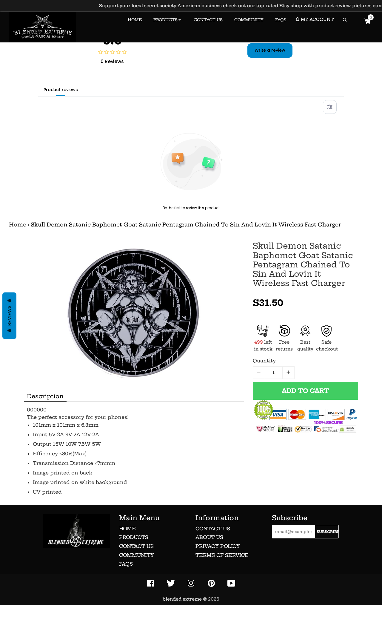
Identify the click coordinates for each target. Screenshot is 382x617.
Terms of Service (222, 555)
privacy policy (217, 546)
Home (17, 224)
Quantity (264, 361)
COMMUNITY (249, 19)
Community (136, 555)
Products (133, 537)
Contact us (136, 546)
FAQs (126, 564)
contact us (212, 529)
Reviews (9, 315)
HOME (135, 19)
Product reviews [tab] (61, 90)
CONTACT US (208, 19)
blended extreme (182, 599)
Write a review (270, 50)
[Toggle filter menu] (330, 107)
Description (45, 396)
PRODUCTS (165, 19)
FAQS (280, 19)
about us (209, 537)
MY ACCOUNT (317, 19)
